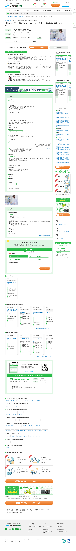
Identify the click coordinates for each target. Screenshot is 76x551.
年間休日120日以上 (38, 425)
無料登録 (55, 5)
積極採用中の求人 (38, 430)
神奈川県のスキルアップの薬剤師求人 (62, 155)
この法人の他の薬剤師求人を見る (44, 235)
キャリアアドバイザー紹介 (47, 526)
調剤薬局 (7, 400)
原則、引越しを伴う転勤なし (11, 428)
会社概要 (6, 539)
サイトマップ (30, 532)
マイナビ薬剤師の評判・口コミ (62, 531)
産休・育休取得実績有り (13, 131)
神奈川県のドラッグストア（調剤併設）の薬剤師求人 (62, 140)
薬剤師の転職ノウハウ (60, 523)
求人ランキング (57, 10)
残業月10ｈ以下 (12, 156)
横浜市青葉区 (31, 436)
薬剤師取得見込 (18, 259)
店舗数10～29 (12, 214)
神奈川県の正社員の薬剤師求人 (62, 130)
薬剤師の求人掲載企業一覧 (47, 531)
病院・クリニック (14, 400)
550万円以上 (38, 411)
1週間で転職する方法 (60, 529)
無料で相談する (47, 148)
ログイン (66, 5)
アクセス (39, 37)
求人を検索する (66, 10)
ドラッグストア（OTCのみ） (35, 400)
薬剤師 (18, 256)
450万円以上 (26, 411)
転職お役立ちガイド (47, 10)
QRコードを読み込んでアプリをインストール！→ (30, 371)
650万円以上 (8, 414)
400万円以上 (20, 411)
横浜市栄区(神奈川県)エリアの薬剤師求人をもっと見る (43, 328)
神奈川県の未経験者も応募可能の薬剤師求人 (62, 148)
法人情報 (34, 41)
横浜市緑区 (13, 436)
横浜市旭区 (8, 436)
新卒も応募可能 (29, 428)
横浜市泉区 (25, 436)
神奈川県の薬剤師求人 (60, 112)
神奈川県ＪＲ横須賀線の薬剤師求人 (62, 120)
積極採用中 (11, 102)
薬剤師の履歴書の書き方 (61, 524)
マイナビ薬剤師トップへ (32, 523)
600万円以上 (44, 411)
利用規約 (30, 529)
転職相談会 (27, 10)
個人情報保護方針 (40, 539)
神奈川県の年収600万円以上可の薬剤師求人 (62, 145)
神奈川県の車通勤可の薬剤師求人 (62, 158)
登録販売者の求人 (30, 430)
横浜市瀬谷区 (19, 436)
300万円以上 (8, 411)
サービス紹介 (17, 10)
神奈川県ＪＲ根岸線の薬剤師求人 (62, 121)
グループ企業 (32, 539)
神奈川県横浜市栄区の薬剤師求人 (62, 113)
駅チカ (15, 144)
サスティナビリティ (19, 539)
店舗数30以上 (31, 425)
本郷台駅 (7, 447)
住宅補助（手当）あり (37, 428)
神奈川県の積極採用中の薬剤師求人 (62, 162)
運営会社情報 (45, 532)
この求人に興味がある (37, 47)
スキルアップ (21, 131)
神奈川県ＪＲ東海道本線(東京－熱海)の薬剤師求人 (62, 118)
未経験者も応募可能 (21, 428)
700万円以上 (14, 414)
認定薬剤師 (39, 256)
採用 (26, 539)
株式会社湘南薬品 (8, 20)
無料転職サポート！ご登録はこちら (28, 481)
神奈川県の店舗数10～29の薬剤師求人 (62, 160)
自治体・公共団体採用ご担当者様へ (34, 526)
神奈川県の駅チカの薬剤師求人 (62, 157)
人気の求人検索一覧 (46, 529)
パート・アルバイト (13, 406)
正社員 (7, 406)
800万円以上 (20, 414)
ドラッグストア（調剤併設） (24, 400)
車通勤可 (11, 144)
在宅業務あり (22, 430)
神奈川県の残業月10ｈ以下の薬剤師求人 (63, 150)
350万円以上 (14, 411)
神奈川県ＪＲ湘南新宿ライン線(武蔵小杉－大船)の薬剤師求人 (62, 123)
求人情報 (15, 41)
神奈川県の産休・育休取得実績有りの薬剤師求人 (62, 153)
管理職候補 (8, 430)
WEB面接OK (45, 430)
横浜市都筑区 (37, 436)
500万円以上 (32, 411)
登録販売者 (39, 259)
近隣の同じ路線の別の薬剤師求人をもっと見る (44, 356)
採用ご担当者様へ (56, 2)
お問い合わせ (30, 531)
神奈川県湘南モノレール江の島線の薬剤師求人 (62, 126)
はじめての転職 (59, 526)
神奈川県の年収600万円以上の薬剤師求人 (62, 135)
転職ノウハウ (36, 10)
